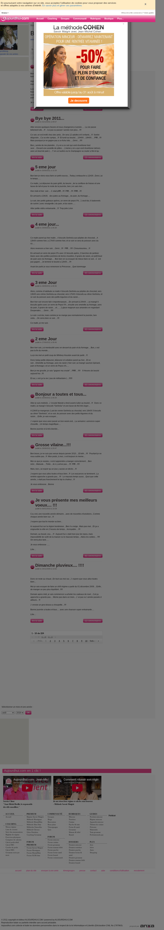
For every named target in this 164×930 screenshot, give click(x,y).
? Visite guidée (148, 13)
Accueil (40, 18)
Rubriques (95, 18)
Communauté (79, 18)
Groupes (65, 18)
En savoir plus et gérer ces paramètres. (62, 5)
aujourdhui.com (16, 18)
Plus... (120, 18)
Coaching (52, 18)
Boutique (108, 18)
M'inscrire (125, 13)
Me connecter (135, 13)
